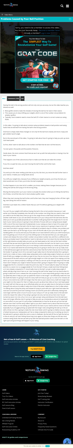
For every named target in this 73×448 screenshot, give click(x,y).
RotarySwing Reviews (45, 396)
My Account (42, 418)
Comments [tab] (13, 98)
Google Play (52, 356)
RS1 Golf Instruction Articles (11, 402)
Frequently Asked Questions (47, 427)
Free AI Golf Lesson (8, 408)
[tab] (3, 98)
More (43, 446)
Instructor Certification (45, 402)
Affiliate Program (8, 424)
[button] (67, 6)
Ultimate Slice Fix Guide (45, 430)
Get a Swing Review (8, 421)
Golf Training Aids (44, 399)
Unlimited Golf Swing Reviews (12, 418)
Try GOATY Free (36, 349)
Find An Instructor (44, 405)
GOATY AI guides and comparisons (15, 437)
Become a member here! (49, 30)
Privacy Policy (42, 424)
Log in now (45, 33)
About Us (41, 421)
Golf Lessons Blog (8, 405)
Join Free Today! (43, 393)
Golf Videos (6, 393)
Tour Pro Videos (7, 396)
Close (47, 446)
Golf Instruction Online (9, 427)
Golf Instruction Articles (10, 399)
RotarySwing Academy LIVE (11, 430)
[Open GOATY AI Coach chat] (67, 442)
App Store (38, 356)
